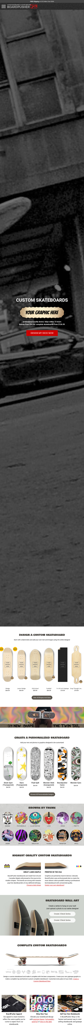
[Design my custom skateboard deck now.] (42, 319)
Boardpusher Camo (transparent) (62, 784)
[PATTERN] (21, 836)
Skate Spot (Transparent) (8, 784)
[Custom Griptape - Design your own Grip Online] (62, 665)
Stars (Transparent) (21, 784)
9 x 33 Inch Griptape (63, 688)
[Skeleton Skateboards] (35, 836)
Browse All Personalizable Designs (42, 794)
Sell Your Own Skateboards (70, 1014)
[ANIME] (7, 836)
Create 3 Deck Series (62, 914)
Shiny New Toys (42, 1014)
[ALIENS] (49, 836)
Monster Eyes (75, 783)
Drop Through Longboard (76, 688)
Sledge (7, 688)
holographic (49, 1019)
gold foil (35, 1022)
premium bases (38, 1019)
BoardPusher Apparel (14, 1014)
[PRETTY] (76, 818)
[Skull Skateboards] (76, 836)
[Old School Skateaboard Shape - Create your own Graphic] (35, 665)
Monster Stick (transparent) (48, 784)
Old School (35, 688)
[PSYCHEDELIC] (21, 818)
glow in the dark (46, 1022)
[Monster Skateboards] (62, 836)
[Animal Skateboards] (7, 818)
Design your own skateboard (54, 885)
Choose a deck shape (34, 885)
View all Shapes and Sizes (42, 697)
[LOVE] (49, 818)
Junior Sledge (21, 688)
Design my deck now (42, 333)
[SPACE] (62, 818)
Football (48, 688)
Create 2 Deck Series (62, 920)
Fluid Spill (35, 783)
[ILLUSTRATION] (35, 818)
